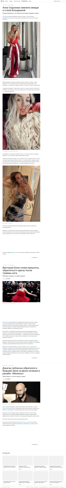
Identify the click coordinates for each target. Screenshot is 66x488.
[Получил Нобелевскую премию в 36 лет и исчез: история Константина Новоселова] (56, 478)
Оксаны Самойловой (7, 408)
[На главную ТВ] (3, 1)
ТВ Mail (13, 365)
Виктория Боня (6, 322)
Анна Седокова (6, 16)
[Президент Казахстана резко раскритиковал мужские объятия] (56, 463)
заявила (13, 252)
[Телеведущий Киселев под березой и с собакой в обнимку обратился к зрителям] (40, 463)
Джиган (4, 406)
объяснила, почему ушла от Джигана (25, 422)
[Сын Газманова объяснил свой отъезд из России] (10, 478)
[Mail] (1, 1)
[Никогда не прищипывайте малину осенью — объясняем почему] (25, 478)
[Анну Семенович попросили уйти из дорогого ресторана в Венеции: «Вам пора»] (40, 478)
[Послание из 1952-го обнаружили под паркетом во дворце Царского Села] (25, 463)
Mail (1, 487)
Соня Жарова (7, 278)
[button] (21, 50)
